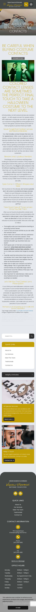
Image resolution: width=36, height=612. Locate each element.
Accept (18, 608)
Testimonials (9, 362)
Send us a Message (18, 561)
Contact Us (9, 365)
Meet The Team (10, 358)
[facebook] (15, 493)
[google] (20, 493)
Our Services (9, 354)
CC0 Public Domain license (24, 311)
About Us (8, 350)
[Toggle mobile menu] (4, 4)
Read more (8, 419)
